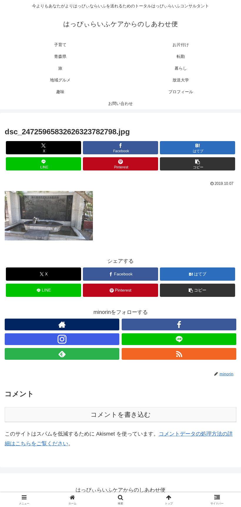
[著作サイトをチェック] (62, 324)
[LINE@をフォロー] (179, 339)
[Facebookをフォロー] (179, 324)
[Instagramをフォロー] (62, 339)
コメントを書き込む (121, 414)
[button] (197, 163)
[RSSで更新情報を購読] (179, 354)
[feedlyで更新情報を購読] (62, 354)
